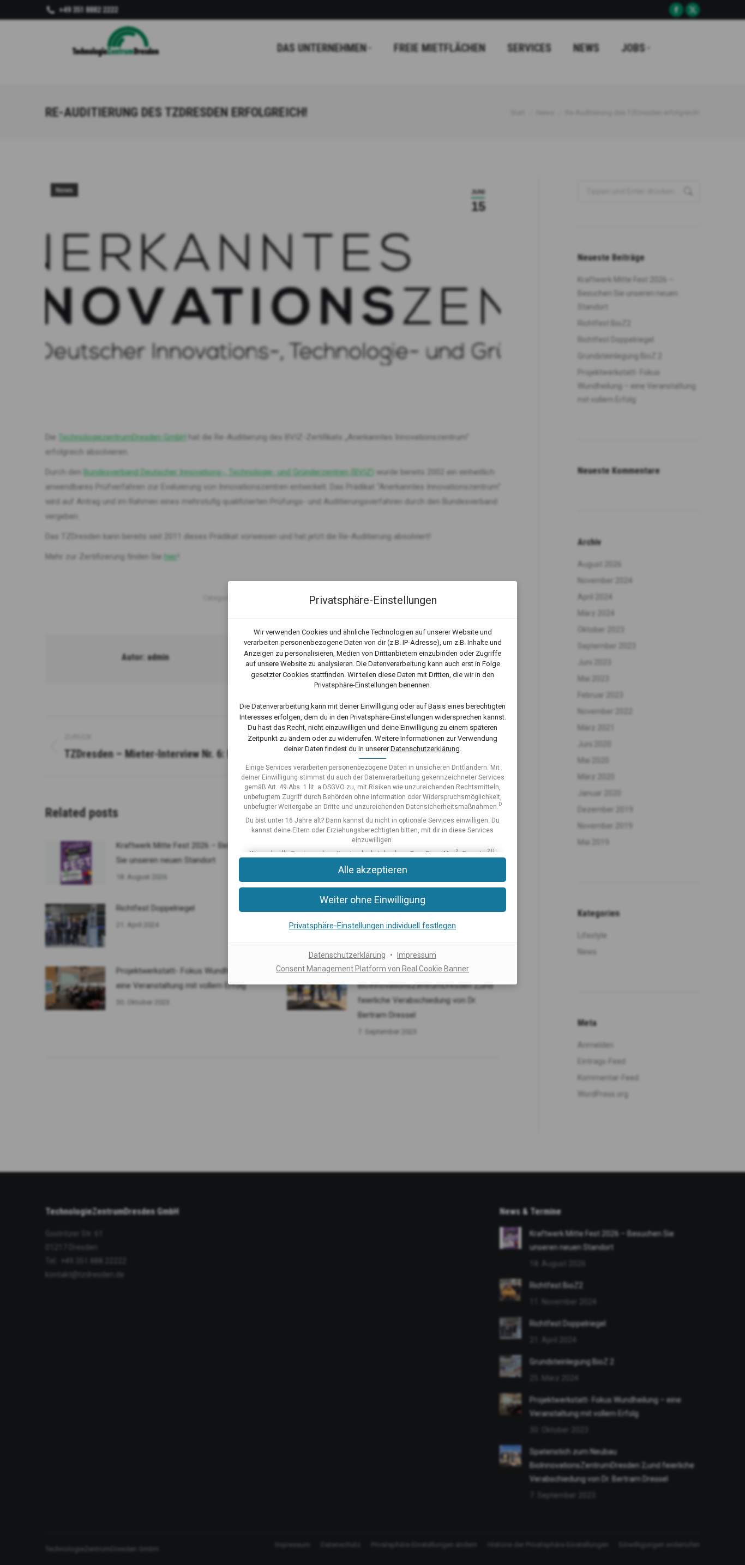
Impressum (416, 955)
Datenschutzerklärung (425, 749)
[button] (372, 869)
